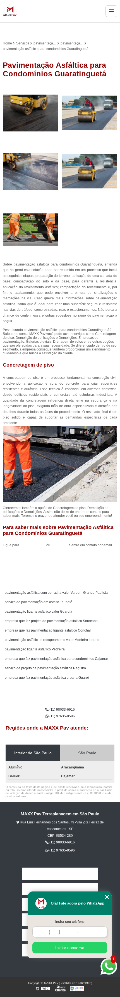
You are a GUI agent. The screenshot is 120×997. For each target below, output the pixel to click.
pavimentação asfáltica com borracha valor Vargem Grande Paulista (56, 593)
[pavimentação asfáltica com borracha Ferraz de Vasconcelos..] (31, 113)
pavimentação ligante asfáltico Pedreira (35, 649)
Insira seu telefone (70, 922)
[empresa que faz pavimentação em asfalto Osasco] (89, 113)
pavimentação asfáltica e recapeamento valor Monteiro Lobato (52, 640)
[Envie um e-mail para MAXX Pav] (66, 30)
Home (60, 874)
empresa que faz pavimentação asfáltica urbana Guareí (47, 678)
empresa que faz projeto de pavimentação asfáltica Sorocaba (51, 621)
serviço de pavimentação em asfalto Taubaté (38, 602)
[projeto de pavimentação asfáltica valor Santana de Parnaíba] (31, 171)
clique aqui (59, 545)
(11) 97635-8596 (62, 716)
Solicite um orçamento (60, 557)
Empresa (60, 889)
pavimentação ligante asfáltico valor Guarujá (38, 611)
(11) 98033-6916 (33, 545)
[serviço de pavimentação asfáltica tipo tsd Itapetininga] (31, 229)
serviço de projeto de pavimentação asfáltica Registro (45, 668)
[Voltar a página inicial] (10, 11)
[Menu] (111, 11)
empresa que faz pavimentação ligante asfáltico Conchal (48, 630)
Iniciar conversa (69, 947)
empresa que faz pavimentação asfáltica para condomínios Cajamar (56, 659)
